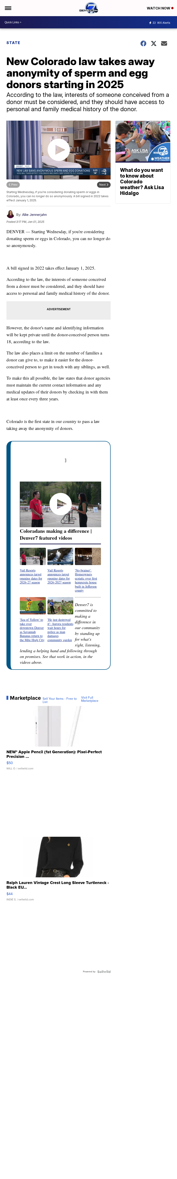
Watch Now (159, 8)
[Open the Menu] (7, 8)
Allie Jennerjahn (34, 214)
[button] (33, 566)
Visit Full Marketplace (89, 699)
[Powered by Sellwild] (104, 971)
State (13, 42)
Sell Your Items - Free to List (60, 700)
